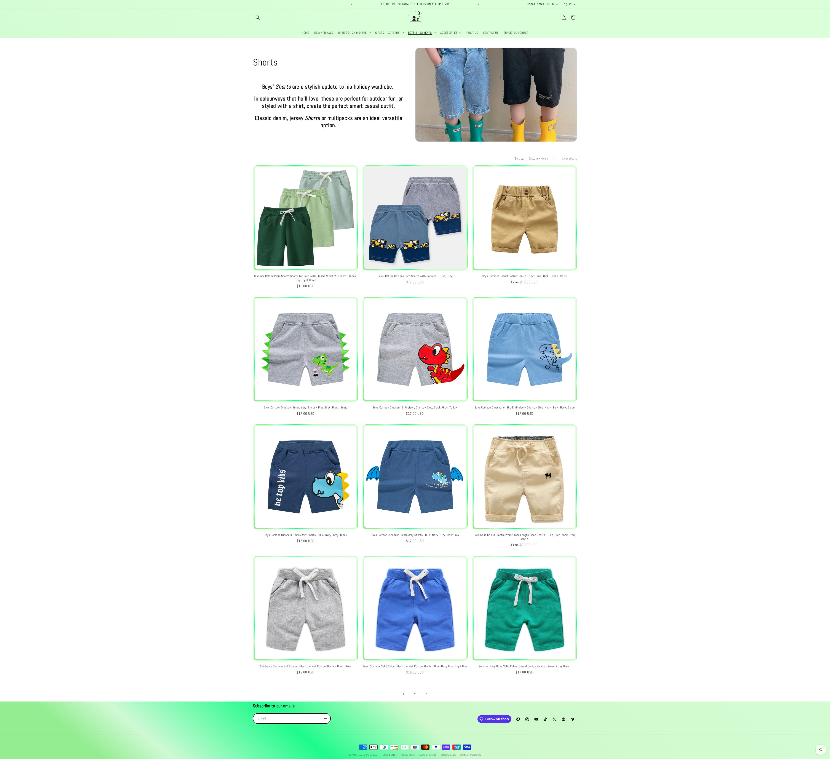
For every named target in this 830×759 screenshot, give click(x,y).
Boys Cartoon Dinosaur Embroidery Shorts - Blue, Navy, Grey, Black (305, 535)
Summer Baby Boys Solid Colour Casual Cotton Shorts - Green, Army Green (524, 666)
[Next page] (426, 694)
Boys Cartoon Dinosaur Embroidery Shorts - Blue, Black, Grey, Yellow (414, 407)
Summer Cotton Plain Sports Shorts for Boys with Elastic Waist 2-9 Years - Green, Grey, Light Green (305, 278)
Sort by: (519, 158)
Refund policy (390, 754)
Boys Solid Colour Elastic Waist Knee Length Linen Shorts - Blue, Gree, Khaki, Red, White (524, 537)
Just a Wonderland (368, 755)
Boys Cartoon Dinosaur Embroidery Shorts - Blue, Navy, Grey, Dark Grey (415, 535)
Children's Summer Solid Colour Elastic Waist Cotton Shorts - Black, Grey (305, 666)
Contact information (470, 754)
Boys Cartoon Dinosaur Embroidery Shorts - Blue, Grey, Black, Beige (305, 407)
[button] (257, 17)
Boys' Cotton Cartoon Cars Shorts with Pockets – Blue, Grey (415, 276)
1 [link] (403, 694)
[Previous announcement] (351, 4)
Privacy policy (408, 754)
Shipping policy (448, 754)
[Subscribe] (325, 718)
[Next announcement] (478, 4)
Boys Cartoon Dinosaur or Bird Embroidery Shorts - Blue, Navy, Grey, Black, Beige (524, 407)
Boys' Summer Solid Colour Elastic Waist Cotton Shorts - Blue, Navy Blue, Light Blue (415, 666)
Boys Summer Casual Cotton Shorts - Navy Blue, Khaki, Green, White (524, 276)
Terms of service (427, 754)
